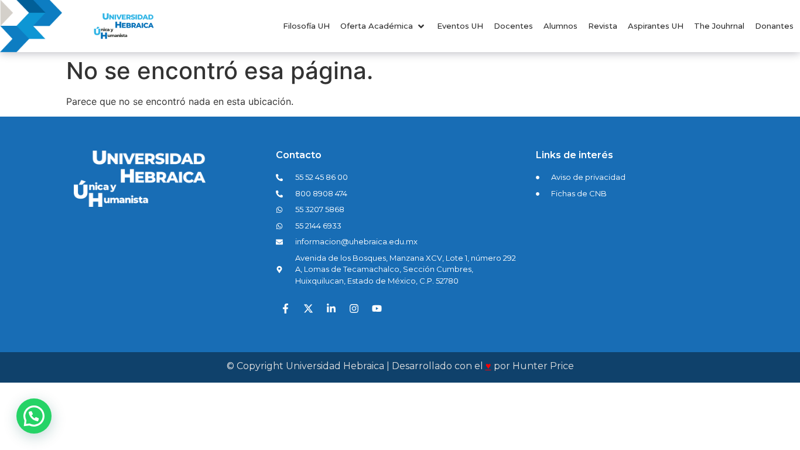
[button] (383, 26)
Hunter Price (543, 365)
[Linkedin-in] (331, 308)
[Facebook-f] (286, 308)
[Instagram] (354, 308)
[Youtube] (377, 308)
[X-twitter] (309, 308)
